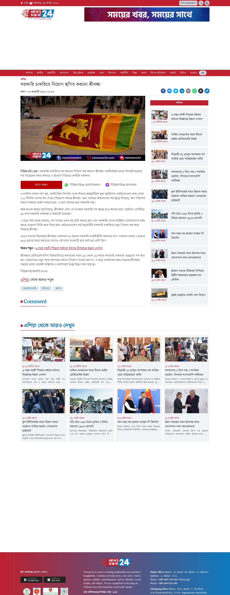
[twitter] (175, 90)
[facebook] (163, 90)
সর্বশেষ (29, 73)
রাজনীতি (51, 73)
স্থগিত (58, 288)
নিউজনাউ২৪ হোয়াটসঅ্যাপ (85, 185)
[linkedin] (181, 90)
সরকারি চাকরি (29, 288)
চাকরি (173, 73)
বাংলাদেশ (64, 73)
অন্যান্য (193, 73)
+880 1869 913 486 (167, 583)
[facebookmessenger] (169, 90)
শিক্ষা (134, 73)
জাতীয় (40, 73)
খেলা (101, 73)
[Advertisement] (115, 46)
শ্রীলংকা (45, 288)
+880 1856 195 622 (167, 579)
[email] (188, 90)
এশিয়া (23, 79)
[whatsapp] (194, 90)
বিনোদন (112, 73)
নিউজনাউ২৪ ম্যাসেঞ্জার (124, 185)
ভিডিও (183, 73)
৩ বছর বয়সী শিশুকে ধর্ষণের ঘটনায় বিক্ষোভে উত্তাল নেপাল (69, 248)
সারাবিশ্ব (91, 73)
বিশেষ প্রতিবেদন (158, 73)
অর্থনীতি (124, 73)
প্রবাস (143, 73)
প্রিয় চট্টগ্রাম (78, 73)
